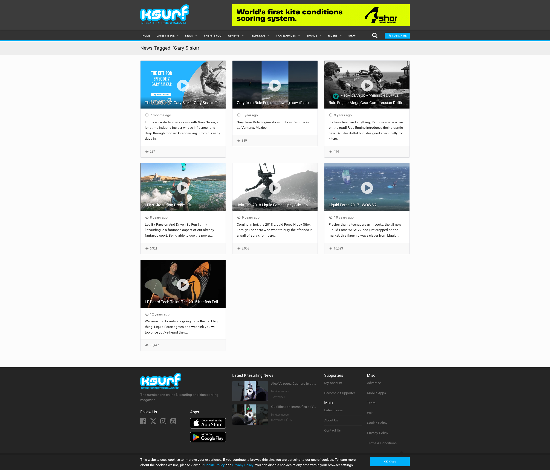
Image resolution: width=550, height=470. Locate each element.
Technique (257, 35)
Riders (333, 35)
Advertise (374, 383)
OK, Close (390, 461)
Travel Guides (286, 35)
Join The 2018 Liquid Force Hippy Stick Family (276, 205)
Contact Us (332, 430)
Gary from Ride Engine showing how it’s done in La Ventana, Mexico (277, 102)
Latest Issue (165, 35)
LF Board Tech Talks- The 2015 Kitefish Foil (181, 302)
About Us (331, 420)
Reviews (234, 35)
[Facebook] (143, 422)
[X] (153, 422)
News (189, 35)
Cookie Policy (377, 423)
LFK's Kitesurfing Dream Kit (168, 205)
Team (371, 403)
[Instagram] (163, 422)
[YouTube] (173, 422)
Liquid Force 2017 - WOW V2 (353, 205)
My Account (333, 383)
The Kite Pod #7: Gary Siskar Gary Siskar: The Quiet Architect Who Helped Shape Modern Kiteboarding (185, 102)
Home (146, 35)
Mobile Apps (376, 393)
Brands (312, 35)
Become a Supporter (339, 393)
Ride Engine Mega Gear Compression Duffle (366, 102)
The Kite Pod (213, 35)
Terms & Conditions (382, 443)
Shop (352, 35)
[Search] (374, 35)
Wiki (370, 413)
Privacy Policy (377, 433)
